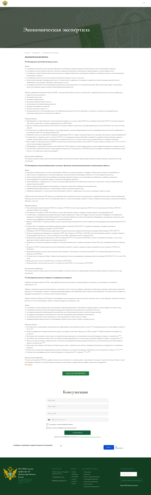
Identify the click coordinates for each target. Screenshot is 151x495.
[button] (75, 373)
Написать (108, 447)
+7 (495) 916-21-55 (58, 477)
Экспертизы (36, 53)
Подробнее (28, 364)
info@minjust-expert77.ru (59, 480)
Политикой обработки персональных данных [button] (89, 436)
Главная (27, 53)
